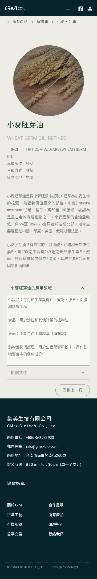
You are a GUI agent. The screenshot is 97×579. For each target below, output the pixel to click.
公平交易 (14, 534)
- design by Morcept (64, 567)
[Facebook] (80, 8)
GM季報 (55, 524)
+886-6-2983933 (40, 437)
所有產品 (56, 515)
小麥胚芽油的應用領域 (31, 288)
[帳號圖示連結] (90, 8)
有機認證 (14, 524)
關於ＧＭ (14, 505)
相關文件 (19, 372)
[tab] (48, 288)
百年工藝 (14, 515)
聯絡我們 (56, 534)
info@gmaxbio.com (41, 446)
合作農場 (56, 505)
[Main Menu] (68, 8)
